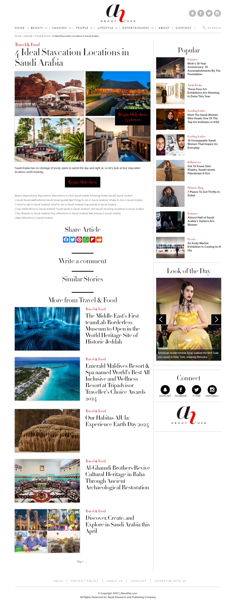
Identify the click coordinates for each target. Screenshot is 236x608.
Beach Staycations (25, 195)
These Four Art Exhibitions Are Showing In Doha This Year (203, 93)
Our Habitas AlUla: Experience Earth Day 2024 (117, 421)
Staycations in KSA (62, 195)
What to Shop (196, 188)
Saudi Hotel (81, 195)
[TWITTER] (196, 389)
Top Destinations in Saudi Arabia (35, 209)
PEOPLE (82, 28)
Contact (139, 580)
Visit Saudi (96, 209)
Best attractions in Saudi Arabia (34, 218)
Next (216, 319)
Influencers (194, 162)
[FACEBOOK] (180, 389)
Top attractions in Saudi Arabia (69, 213)
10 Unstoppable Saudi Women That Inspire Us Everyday (203, 144)
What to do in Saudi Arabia (67, 204)
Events (191, 239)
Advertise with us (170, 580)
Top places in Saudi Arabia (100, 204)
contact (184, 28)
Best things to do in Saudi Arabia (88, 200)
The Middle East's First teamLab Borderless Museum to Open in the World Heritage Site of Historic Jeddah (112, 329)
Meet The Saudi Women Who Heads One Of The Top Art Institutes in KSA (203, 118)
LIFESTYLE (106, 28)
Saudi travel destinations (30, 200)
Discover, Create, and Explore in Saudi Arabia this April (117, 524)
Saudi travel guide (56, 200)
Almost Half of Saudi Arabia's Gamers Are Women (201, 221)
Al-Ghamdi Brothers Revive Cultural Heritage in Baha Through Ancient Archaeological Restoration (117, 478)
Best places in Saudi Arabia (105, 213)
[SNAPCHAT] (165, 389)
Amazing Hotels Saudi (102, 195)
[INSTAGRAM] (212, 389)
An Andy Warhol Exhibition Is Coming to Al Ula (204, 247)
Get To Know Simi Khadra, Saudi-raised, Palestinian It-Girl (201, 170)
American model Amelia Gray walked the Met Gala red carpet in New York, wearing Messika (188, 355)
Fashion (59, 28)
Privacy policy (85, 580)
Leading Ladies (196, 111)
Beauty (37, 28)
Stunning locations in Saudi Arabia (124, 209)
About (164, 28)
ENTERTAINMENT (136, 28)
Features (192, 59)
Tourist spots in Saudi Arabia (72, 209)
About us (115, 580)
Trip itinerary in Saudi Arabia (32, 213)
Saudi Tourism (125, 195)
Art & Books (195, 85)
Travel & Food (42, 36)
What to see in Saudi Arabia (32, 204)
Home (20, 28)
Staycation (44, 195)
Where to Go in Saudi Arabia (126, 200)
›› (86, 561)
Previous (161, 319)
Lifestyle (28, 36)
